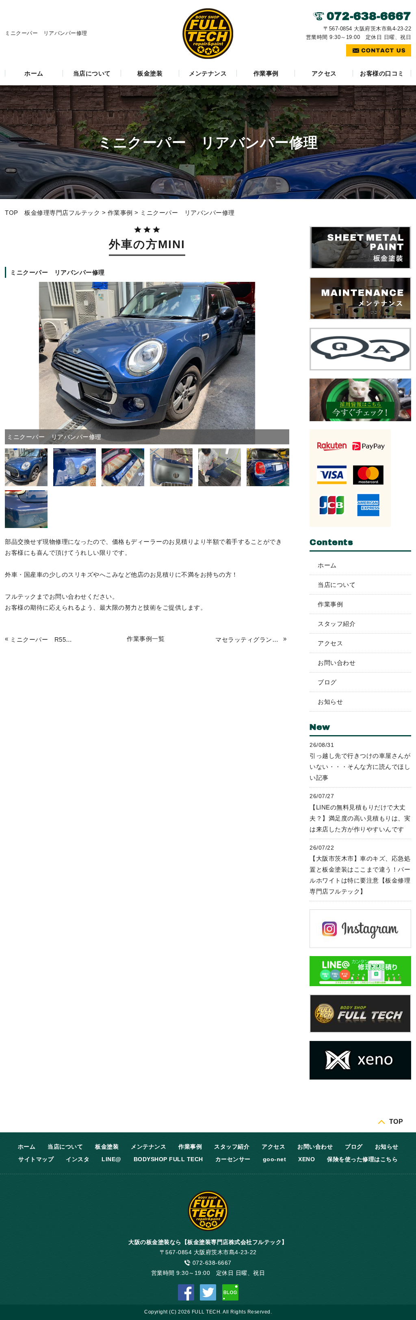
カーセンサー (233, 1159)
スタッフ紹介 (336, 623)
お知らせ (330, 701)
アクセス (324, 73)
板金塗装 (149, 73)
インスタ (77, 1159)
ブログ (327, 682)
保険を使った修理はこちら (362, 1159)
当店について (92, 73)
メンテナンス (208, 73)
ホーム (33, 73)
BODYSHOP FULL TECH (168, 1159)
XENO (306, 1159)
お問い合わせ (336, 662)
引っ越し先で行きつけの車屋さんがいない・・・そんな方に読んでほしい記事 (360, 766)
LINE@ (111, 1159)
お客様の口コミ (382, 73)
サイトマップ (36, 1159)
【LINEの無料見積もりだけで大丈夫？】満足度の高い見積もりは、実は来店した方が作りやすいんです (360, 818)
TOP (396, 1121)
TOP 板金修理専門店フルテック (52, 212)
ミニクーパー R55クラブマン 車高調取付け (43, 639)
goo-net (274, 1159)
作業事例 (266, 73)
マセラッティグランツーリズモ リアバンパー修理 (248, 639)
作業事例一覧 (146, 638)
